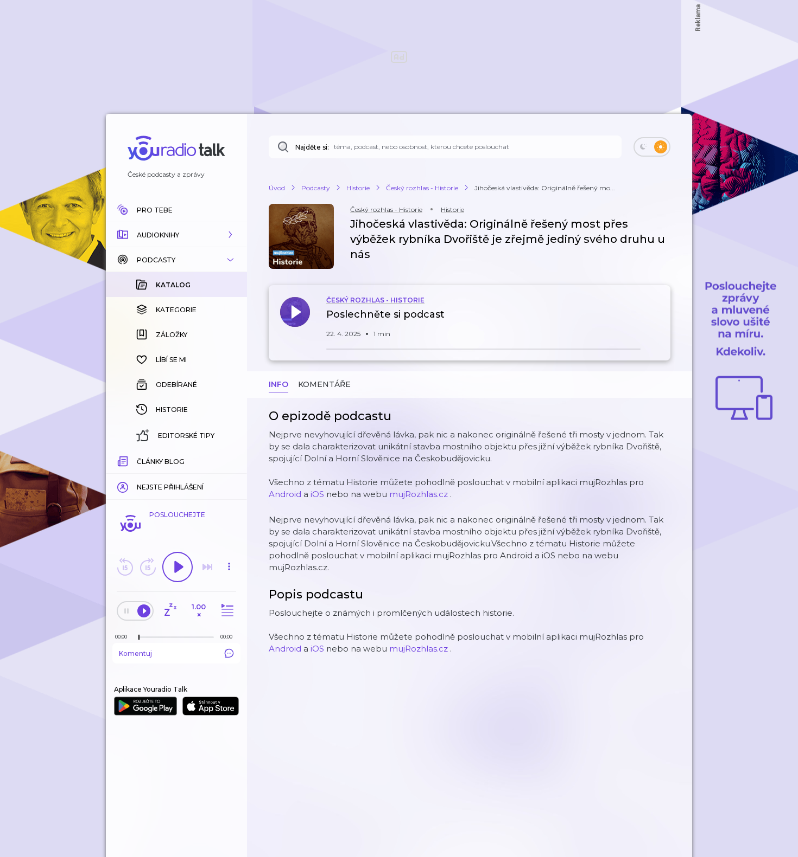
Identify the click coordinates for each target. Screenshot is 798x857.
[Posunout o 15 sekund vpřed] (147, 567)
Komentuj (135, 653)
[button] (176, 234)
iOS (317, 494)
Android (285, 494)
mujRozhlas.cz (418, 494)
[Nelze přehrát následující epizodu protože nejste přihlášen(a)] (207, 567)
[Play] (177, 567)
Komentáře (324, 384)
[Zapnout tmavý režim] (652, 147)
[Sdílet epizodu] (659, 320)
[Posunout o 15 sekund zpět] (124, 567)
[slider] (139, 637)
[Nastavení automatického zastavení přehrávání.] (170, 611)
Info (278, 384)
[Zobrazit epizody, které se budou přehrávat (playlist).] (226, 611)
